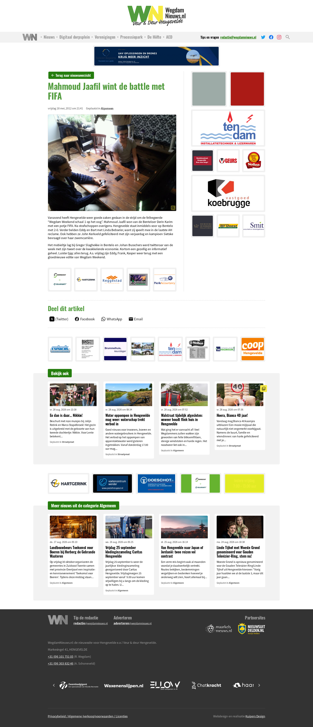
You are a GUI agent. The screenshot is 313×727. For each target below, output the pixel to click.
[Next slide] (259, 685)
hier (70, 253)
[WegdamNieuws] (157, 16)
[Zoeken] (287, 37)
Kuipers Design (255, 716)
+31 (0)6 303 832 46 (60, 663)
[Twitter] (263, 37)
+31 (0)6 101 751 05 (60, 656)
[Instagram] (279, 37)
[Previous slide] (54, 685)
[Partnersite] (218, 628)
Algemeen (107, 108)
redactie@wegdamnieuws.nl (238, 37)
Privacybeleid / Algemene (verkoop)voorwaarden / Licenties (88, 716)
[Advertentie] (59, 279)
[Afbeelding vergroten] (112, 163)
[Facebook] (271, 37)
